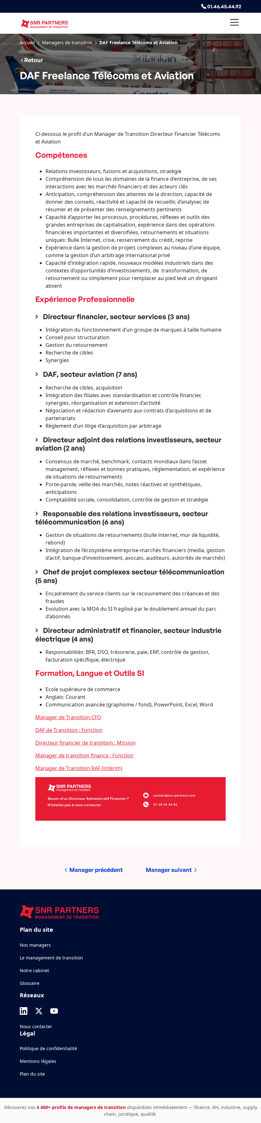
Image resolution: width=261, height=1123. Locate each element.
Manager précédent (95, 869)
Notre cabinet (34, 970)
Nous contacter (36, 1026)
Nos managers (35, 945)
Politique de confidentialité (48, 1048)
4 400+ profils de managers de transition (81, 1107)
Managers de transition (67, 42)
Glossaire (29, 983)
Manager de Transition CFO (68, 717)
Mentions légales (38, 1061)
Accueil (27, 42)
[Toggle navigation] (234, 23)
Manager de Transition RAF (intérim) (78, 768)
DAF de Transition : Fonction (68, 729)
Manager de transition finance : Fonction (84, 755)
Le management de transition (51, 958)
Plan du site (32, 1074)
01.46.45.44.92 (223, 6)
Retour (33, 59)
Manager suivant (169, 869)
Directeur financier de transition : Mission (85, 742)
